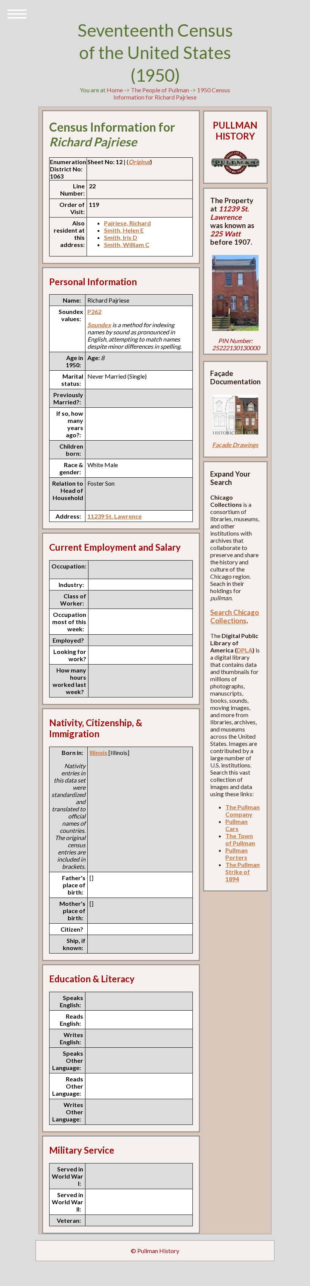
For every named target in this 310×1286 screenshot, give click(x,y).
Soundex (99, 324)
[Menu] (17, 13)
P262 (94, 311)
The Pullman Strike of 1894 (242, 871)
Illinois (98, 752)
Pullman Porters (236, 853)
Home (115, 89)
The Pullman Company (242, 810)
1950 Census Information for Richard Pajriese (171, 93)
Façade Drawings (235, 444)
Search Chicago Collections (234, 616)
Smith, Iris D (120, 237)
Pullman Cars (236, 825)
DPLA (245, 650)
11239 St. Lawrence (114, 516)
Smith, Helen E (124, 230)
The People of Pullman (160, 89)
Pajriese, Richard (127, 223)
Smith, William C (126, 244)
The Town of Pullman (240, 839)
